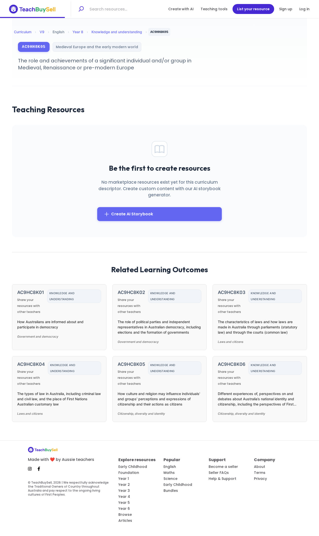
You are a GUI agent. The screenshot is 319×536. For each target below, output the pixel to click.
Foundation (128, 472)
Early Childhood (132, 466)
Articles (125, 520)
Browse (125, 514)
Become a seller (223, 466)
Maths (169, 472)
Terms (259, 472)
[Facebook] (39, 469)
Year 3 (124, 490)
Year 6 (124, 508)
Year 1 (123, 478)
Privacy (260, 478)
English (169, 466)
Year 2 (124, 484)
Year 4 (124, 496)
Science (170, 478)
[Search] (81, 9)
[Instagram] (31, 469)
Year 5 (124, 502)
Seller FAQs (219, 472)
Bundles (170, 490)
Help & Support (222, 478)
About (259, 466)
